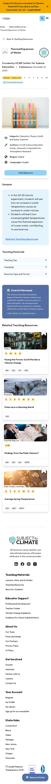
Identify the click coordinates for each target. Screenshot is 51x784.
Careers (9, 678)
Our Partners (11, 641)
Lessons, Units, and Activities (19, 580)
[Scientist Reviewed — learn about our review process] (44, 52)
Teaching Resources (14, 584)
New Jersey (11, 744)
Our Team (10, 632)
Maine (8, 735)
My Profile (10, 702)
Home (2, 27)
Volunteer (10, 669)
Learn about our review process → (22, 313)
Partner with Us (12, 674)
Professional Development (17, 603)
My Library (10, 706)
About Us (11, 626)
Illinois (8, 730)
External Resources (17, 27)
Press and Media (13, 636)
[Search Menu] (42, 18)
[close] (47, 6)
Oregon (9, 753)
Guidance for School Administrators (22, 617)
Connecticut (11, 725)
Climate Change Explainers (18, 613)
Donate (9, 664)
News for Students (14, 589)
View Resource (25, 172)
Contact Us (10, 683)
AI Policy (9, 650)
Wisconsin (10, 758)
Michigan (9, 739)
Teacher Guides (12, 608)
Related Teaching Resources (22, 239)
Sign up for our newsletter (17, 711)
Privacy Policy (11, 645)
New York (10, 748)
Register (9, 697)
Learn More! (34, 9)
